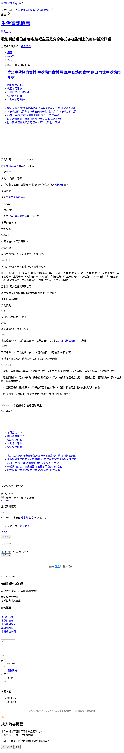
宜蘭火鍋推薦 (14, 447)
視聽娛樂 (26, 46)
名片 (9, 59)
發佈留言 (6, 555)
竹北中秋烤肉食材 (17, 99)
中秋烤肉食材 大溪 (17, 436)
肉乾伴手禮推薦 (15, 85)
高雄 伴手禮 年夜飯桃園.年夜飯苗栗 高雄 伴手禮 (33, 115)
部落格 (11, 56)
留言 (31, 517)
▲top (4, 531)
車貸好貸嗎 (7, 617)
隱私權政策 (79, 711)
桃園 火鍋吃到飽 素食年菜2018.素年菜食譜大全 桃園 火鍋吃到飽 (41, 108)
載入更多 (6, 537)
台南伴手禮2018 (18, 216)
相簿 (9, 52)
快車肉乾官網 (14, 96)
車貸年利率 (7, 628)
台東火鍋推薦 (15, 197)
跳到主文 (6, 31)
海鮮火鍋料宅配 (15, 440)
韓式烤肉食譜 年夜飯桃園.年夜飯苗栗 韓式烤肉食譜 (34, 119)
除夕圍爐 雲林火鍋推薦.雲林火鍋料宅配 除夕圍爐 (33, 122)
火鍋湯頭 (59, 184)
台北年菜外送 (14, 443)
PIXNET (39, 711)
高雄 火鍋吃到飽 (67, 340)
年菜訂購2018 (14, 432)
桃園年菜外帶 (14, 88)
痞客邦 (24, 517)
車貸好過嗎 (7, 620)
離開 (17, 747)
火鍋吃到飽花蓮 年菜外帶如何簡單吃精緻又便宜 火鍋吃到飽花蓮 (41, 111)
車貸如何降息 (8, 624)
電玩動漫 (25, 526)
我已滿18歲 (7, 747)
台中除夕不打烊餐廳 (18, 92)
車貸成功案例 (8, 631)
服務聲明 (91, 711)
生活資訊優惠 (15, 23)
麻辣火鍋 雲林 (13, 166)
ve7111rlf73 (7, 500)
